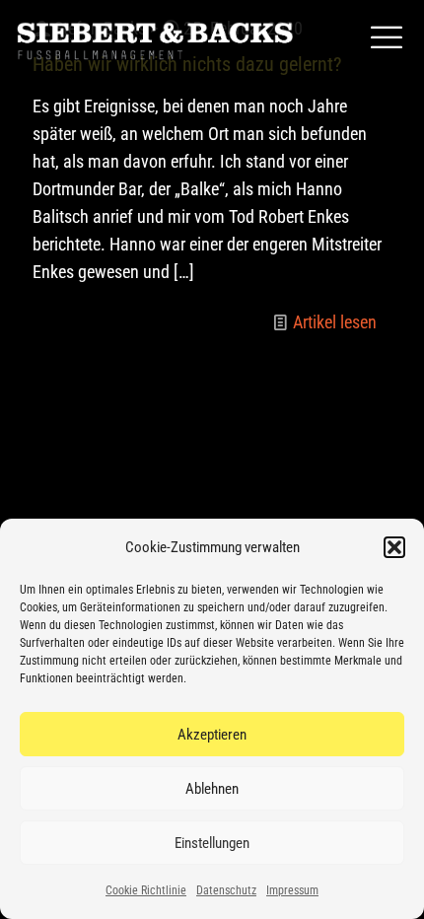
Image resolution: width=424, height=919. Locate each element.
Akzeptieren (212, 734)
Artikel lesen (335, 322)
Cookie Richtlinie (146, 890)
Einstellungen (212, 843)
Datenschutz (226, 890)
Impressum (292, 890)
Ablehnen (212, 789)
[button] (394, 547)
